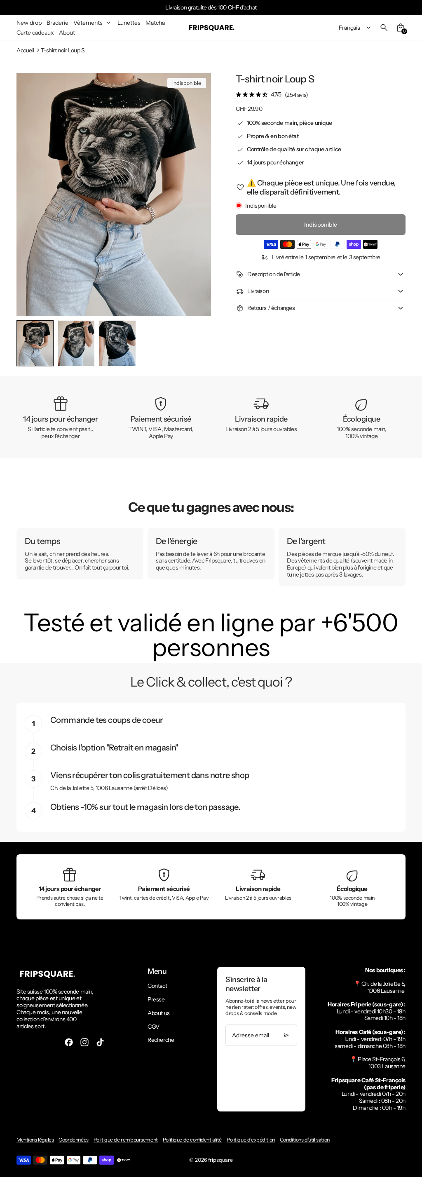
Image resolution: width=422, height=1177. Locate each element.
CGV (153, 1026)
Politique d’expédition (251, 1140)
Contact (157, 985)
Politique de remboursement (126, 1140)
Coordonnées (73, 1140)
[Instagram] (84, 1042)
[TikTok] (100, 1042)
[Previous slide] (29, 343)
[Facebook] (68, 1042)
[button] (76, 343)
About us (159, 1013)
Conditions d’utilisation (305, 1140)
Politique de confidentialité (192, 1140)
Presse (156, 999)
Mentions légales (35, 1140)
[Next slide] (198, 343)
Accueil (25, 50)
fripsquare (220, 1160)
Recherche (161, 1039)
